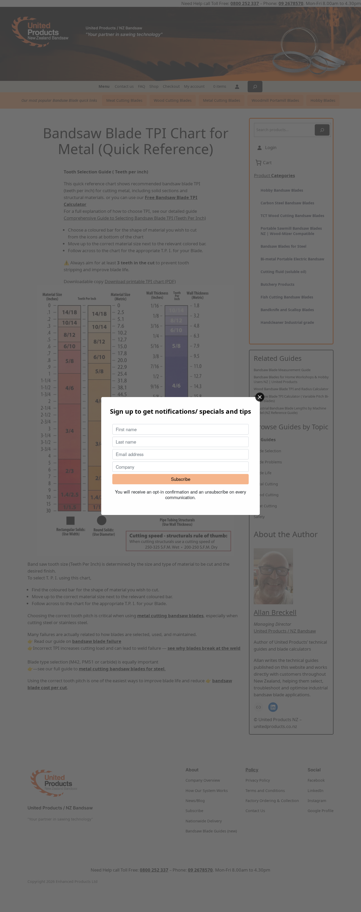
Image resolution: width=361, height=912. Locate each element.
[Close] (259, 397)
